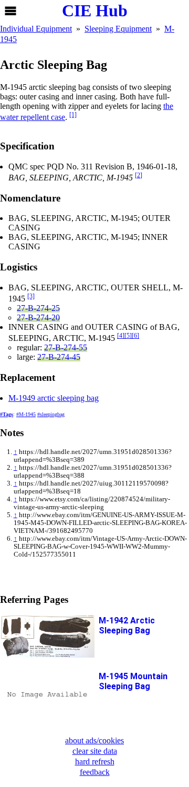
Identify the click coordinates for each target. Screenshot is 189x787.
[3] (31, 296)
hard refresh (94, 761)
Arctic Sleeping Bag (127, 625)
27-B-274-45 (58, 356)
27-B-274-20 (38, 317)
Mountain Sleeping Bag (133, 681)
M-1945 (27, 414)
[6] (135, 335)
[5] (128, 335)
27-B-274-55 (65, 347)
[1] (73, 114)
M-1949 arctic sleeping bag (53, 398)
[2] (138, 175)
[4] (120, 335)
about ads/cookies (94, 740)
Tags (8, 414)
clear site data (94, 750)
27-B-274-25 (38, 308)
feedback (95, 772)
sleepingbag (52, 414)
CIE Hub (95, 10)
